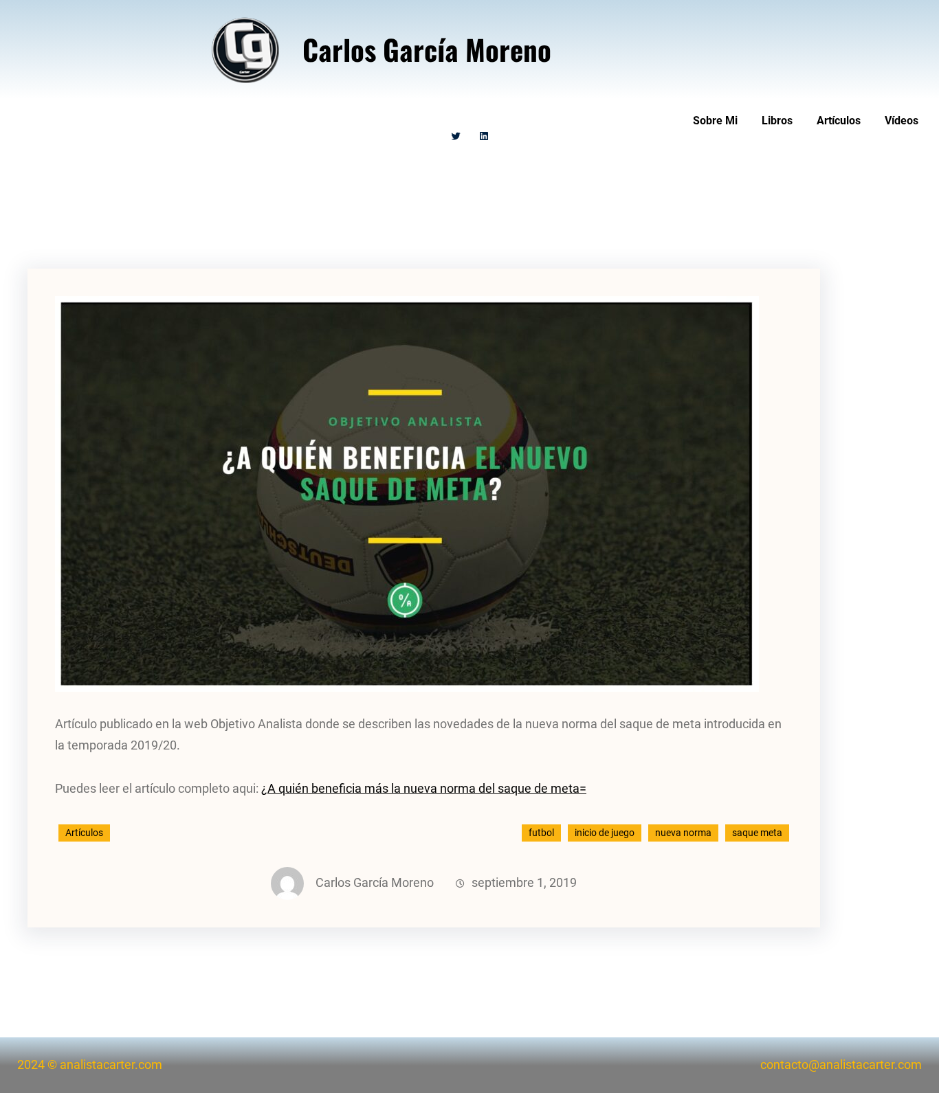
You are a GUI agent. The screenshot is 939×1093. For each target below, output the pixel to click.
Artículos (84, 832)
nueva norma (683, 832)
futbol (541, 832)
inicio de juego (604, 832)
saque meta (757, 832)
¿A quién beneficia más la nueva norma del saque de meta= (423, 789)
